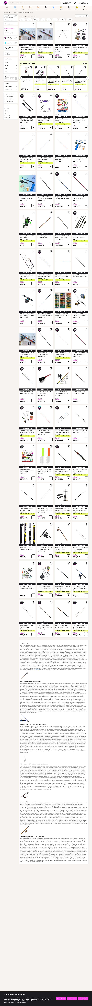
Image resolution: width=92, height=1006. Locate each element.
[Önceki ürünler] (20, 78)
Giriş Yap (86, 3)
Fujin (49, 19)
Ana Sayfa (6, 12)
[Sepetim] (74, 3)
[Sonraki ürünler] (87, 78)
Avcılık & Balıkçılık (21, 12)
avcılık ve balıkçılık (36, 669)
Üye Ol (82, 3)
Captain (69, 19)
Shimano (36, 19)
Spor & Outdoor (12, 12)
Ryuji (43, 19)
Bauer (55, 19)
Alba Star (62, 19)
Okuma (22, 19)
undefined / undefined (11, 20)
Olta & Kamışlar (29, 12)
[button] (27, 43)
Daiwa (29, 19)
